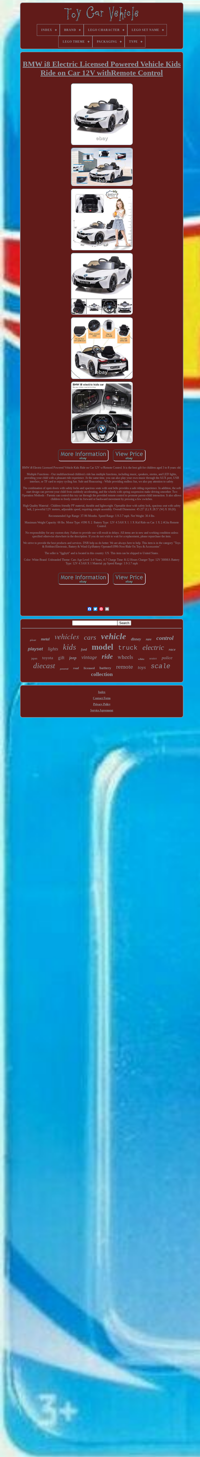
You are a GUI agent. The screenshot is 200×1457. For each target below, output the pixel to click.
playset (35, 648)
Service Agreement (101, 710)
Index (101, 692)
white (141, 658)
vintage (89, 657)
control (165, 638)
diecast (44, 665)
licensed (89, 668)
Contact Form (101, 698)
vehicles (66, 636)
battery (105, 668)
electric (153, 647)
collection (102, 674)
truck (128, 648)
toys (142, 667)
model (102, 646)
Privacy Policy (101, 704)
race (172, 649)
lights (53, 648)
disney (136, 639)
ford (84, 649)
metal (45, 639)
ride (107, 656)
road (76, 668)
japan (34, 658)
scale (160, 666)
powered (64, 668)
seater (153, 658)
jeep (73, 658)
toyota (47, 658)
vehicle (113, 636)
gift (61, 657)
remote (124, 666)
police (167, 657)
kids (69, 647)
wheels (125, 656)
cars (90, 637)
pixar (33, 639)
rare (148, 639)
